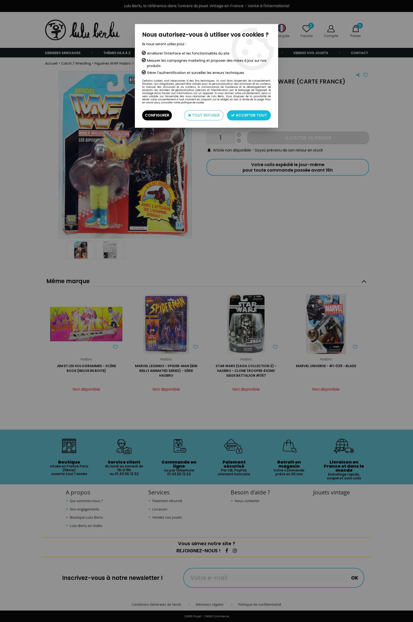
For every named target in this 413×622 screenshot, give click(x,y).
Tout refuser (205, 115)
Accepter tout (251, 115)
